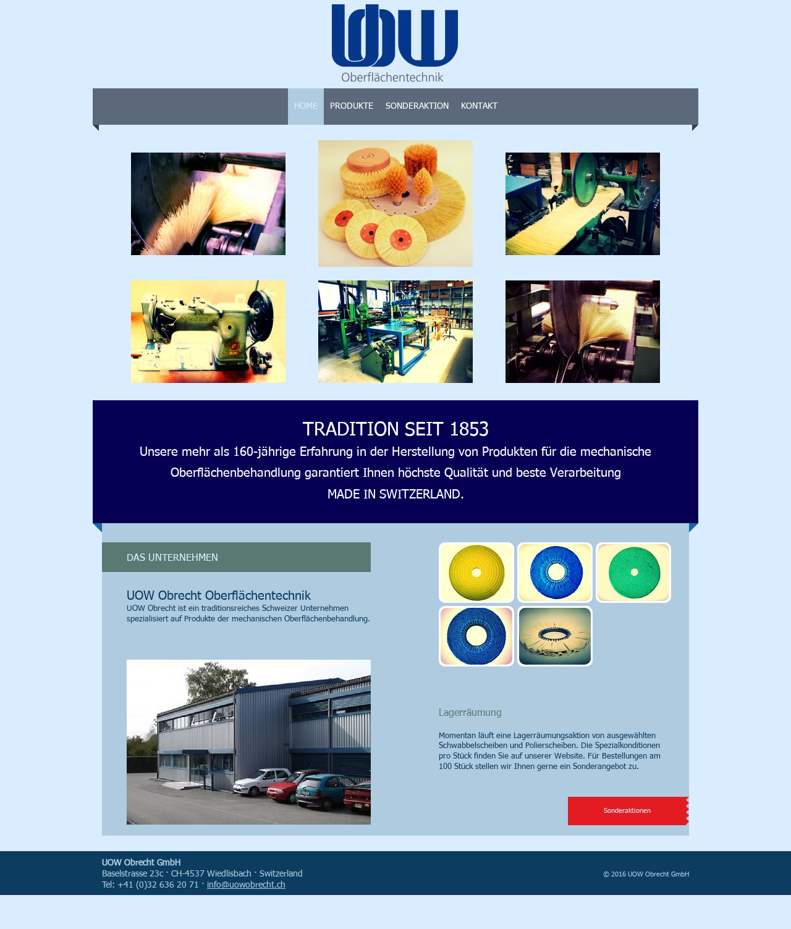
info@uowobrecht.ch (246, 885)
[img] (476, 572)
